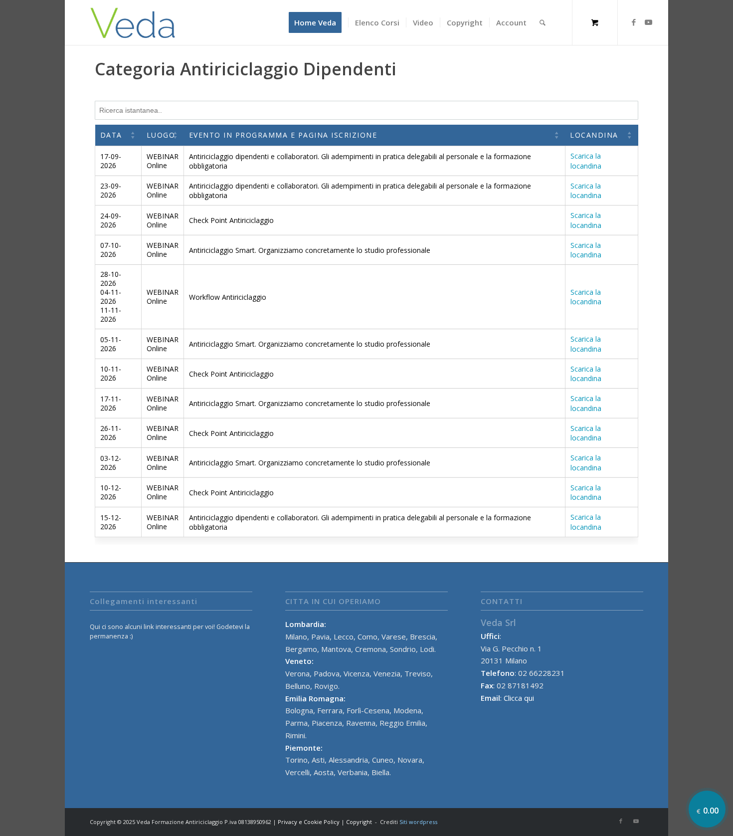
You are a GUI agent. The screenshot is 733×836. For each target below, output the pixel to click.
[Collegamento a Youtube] (648, 21)
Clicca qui (519, 698)
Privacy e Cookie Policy (309, 822)
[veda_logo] (133, 22)
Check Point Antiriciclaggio (231, 220)
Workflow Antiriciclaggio (227, 297)
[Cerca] (542, 22)
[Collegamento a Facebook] (633, 21)
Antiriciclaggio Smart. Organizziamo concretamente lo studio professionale (309, 250)
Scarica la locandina (585, 161)
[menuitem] (318, 22)
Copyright (359, 822)
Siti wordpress (418, 822)
